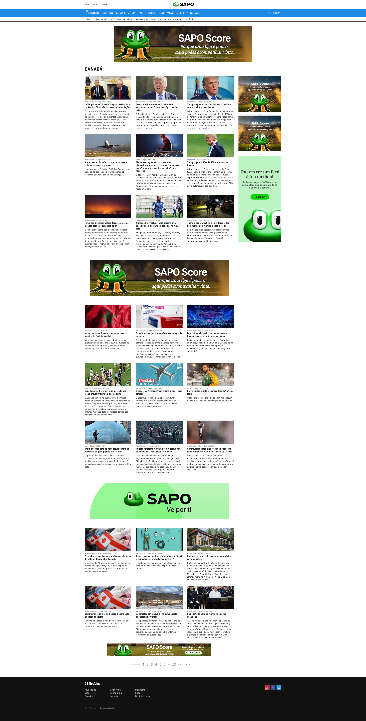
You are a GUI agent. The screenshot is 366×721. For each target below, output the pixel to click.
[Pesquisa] (269, 13)
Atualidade (89, 102)
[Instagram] (267, 687)
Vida (138, 160)
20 (174, 664)
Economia (191, 160)
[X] (279, 687)
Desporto (140, 220)
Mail (95, 4)
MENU (87, 4)
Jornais (103, 4)
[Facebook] (273, 687)
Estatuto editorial (107, 708)
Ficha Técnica (90, 708)
